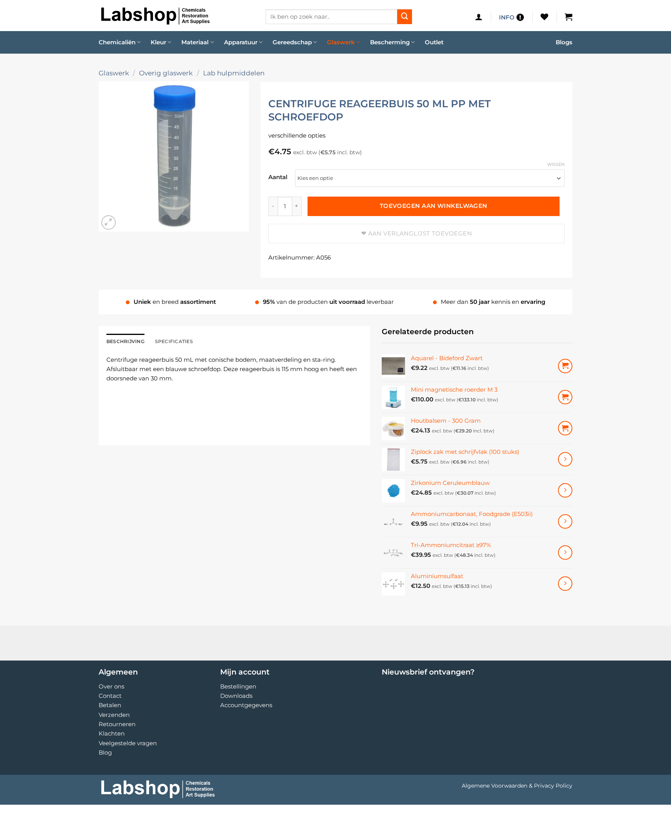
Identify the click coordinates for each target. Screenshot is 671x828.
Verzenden (114, 714)
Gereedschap (292, 42)
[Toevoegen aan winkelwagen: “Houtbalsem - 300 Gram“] (565, 428)
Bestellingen (238, 686)
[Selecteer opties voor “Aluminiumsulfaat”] (565, 584)
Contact (110, 695)
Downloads (236, 695)
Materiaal (195, 42)
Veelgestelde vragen (128, 743)
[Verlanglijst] (544, 16)
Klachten (112, 733)
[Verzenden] (404, 16)
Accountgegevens (246, 705)
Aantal (277, 177)
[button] (479, 16)
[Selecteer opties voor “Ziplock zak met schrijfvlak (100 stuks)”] (565, 459)
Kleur (158, 42)
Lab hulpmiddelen (233, 73)
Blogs (564, 42)
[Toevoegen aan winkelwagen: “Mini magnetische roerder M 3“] (565, 397)
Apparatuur (240, 42)
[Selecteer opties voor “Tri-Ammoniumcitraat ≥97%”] (565, 553)
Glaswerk (341, 42)
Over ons (111, 686)
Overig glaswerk (166, 73)
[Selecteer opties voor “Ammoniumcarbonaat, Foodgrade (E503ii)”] (565, 521)
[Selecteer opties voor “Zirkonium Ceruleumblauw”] (565, 490)
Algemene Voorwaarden (494, 786)
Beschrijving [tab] (125, 341)
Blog (105, 752)
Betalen (110, 705)
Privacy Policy (553, 786)
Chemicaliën (117, 42)
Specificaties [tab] (174, 341)
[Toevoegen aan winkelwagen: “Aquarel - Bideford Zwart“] (565, 366)
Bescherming (390, 42)
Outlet (434, 42)
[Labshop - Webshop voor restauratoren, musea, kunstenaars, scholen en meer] (176, 15)
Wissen (556, 164)
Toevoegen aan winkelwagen (433, 205)
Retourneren (117, 724)
